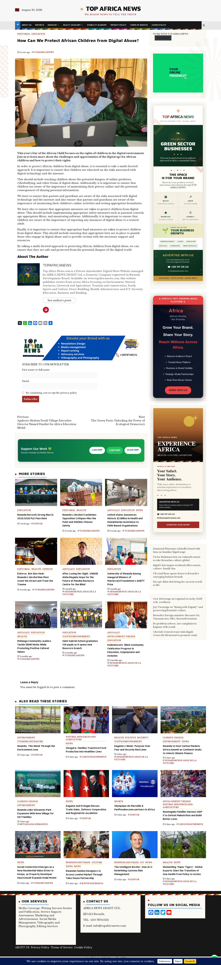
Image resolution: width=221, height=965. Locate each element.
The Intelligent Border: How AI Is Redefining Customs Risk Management (133, 870)
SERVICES (52, 25)
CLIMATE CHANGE (173, 737)
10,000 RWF (133, 450)
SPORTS (118, 801)
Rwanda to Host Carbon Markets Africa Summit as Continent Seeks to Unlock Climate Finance (182, 750)
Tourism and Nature (30, 741)
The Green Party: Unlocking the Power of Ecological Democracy (118, 420)
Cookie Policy (159, 25)
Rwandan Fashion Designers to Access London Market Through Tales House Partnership (84, 874)
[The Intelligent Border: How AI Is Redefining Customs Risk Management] (135, 844)
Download (163, 38)
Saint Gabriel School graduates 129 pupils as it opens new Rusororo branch (80, 645)
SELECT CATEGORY (72, 25)
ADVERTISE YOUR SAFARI (178, 525)
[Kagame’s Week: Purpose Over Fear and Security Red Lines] (135, 719)
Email (25, 381)
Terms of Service (139, 25)
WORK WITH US (178, 390)
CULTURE (97, 862)
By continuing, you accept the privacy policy (51, 392)
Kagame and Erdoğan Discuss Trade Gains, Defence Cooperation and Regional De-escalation (86, 809)
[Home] (17, 24)
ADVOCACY (113, 510)
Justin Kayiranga (92, 883)
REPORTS (39, 25)
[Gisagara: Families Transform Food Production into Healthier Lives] (86, 719)
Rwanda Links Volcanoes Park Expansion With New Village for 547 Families (35, 813)
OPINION (47, 569)
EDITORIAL (23, 34)
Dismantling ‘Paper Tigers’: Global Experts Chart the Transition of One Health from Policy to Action (182, 870)
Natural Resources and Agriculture (81, 738)
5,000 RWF (114, 450)
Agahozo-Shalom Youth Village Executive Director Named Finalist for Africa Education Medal (46, 422)
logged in (43, 687)
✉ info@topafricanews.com (178, 271)
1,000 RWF (97, 450)
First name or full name (36, 369)
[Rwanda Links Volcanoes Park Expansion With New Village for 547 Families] (38, 783)
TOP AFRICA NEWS (113, 8)
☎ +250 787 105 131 (178, 267)
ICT (142, 862)
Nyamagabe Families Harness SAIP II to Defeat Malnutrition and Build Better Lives (182, 815)
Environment (26, 737)
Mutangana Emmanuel (34, 824)
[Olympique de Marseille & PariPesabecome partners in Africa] (135, 783)
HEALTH (81, 510)
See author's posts (59, 300)
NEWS (139, 510)
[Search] (204, 25)
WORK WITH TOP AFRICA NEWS (170, 34)
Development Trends (121, 636)
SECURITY (142, 737)
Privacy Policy (118, 25)
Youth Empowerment (76, 636)
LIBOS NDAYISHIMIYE (94, 757)
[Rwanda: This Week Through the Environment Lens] (38, 719)
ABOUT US (26, 25)
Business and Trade (78, 862)
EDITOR (37, 524)
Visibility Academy (97, 25)
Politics (130, 737)
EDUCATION (38, 34)
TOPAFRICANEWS (44, 52)
